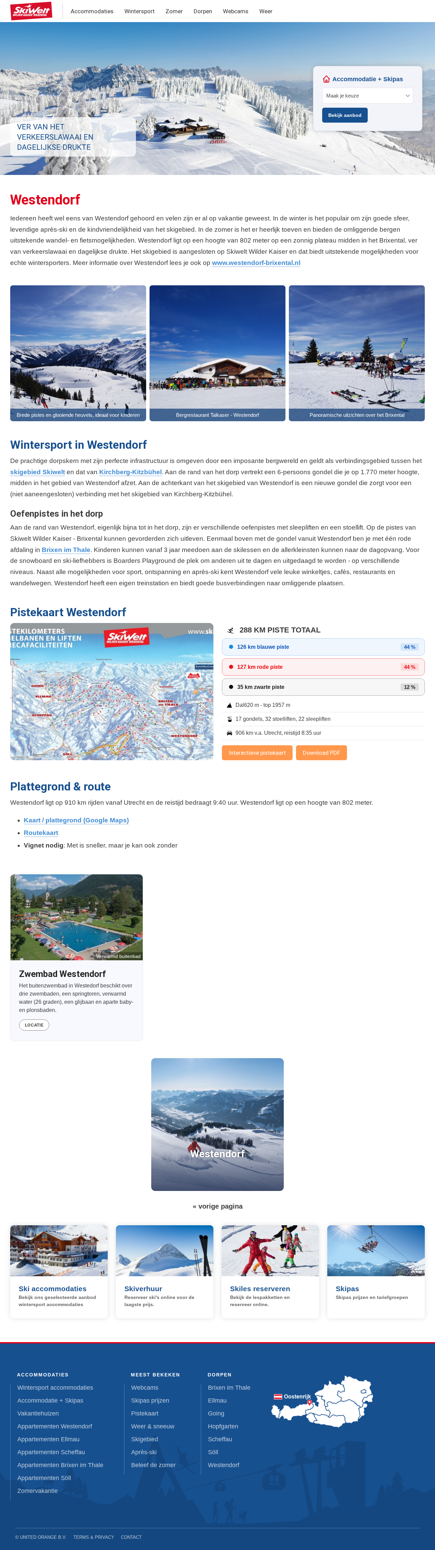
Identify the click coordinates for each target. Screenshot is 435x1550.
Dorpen (203, 11)
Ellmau (217, 1400)
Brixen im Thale (66, 549)
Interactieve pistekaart (257, 752)
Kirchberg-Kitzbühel (130, 472)
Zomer (174, 11)
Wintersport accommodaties (55, 1387)
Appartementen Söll (44, 1478)
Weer (266, 11)
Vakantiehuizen (38, 1413)
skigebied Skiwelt (37, 472)
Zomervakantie (37, 1490)
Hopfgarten (223, 1426)
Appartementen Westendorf (54, 1426)
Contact (131, 1537)
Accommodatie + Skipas (50, 1400)
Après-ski (144, 1452)
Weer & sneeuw (152, 1426)
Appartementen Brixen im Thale (60, 1465)
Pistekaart (144, 1413)
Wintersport (139, 11)
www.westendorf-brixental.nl (256, 262)
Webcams (235, 11)
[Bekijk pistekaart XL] (111, 691)
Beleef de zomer (153, 1465)
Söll (213, 1452)
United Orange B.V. (43, 1537)
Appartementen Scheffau (51, 1452)
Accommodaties (92, 11)
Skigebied (144, 1439)
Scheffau (220, 1439)
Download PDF (321, 752)
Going (216, 1413)
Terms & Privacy (93, 1537)
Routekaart (41, 832)
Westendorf (223, 1465)
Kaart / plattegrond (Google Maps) (76, 820)
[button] (78, 353)
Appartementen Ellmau (48, 1439)
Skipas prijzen (150, 1400)
